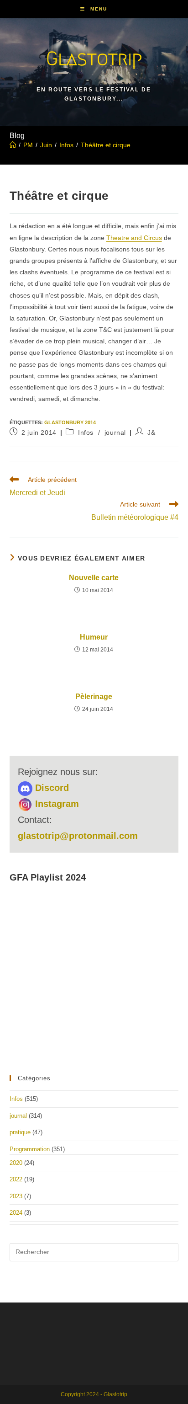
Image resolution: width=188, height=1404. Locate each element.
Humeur (94, 637)
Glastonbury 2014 (70, 422)
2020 (16, 1162)
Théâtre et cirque (106, 145)
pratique (20, 1132)
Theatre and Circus (134, 237)
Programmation (30, 1149)
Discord (50, 788)
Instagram (55, 804)
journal (115, 432)
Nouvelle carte (94, 578)
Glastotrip (94, 58)
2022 (16, 1179)
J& (151, 432)
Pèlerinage (93, 696)
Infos (86, 432)
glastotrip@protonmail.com (78, 836)
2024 (16, 1212)
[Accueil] (13, 145)
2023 (16, 1196)
